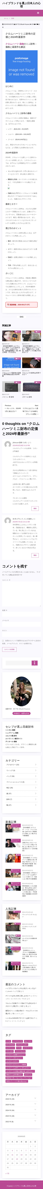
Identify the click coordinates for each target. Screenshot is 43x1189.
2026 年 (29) (10, 1099)
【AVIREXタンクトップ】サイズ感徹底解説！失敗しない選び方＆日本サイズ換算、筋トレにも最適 (29, 954)
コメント (6, 580)
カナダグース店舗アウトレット (15, 1054)
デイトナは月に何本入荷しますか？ (18, 996)
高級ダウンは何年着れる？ (14, 1074)
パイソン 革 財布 (8, 397)
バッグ (10, 776)
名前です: (9, 709)
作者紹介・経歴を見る (21, 713)
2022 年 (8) (9, 1122)
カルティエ (28, 1074)
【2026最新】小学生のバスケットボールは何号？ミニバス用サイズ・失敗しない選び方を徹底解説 (29, 876)
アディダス (9, 1051)
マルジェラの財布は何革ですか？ (31, 373)
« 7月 (7, 1173)
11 (12, 1155)
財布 (18, 331)
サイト (4, 630)
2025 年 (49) (10, 1105)
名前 (4, 610)
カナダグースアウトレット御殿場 (16, 1064)
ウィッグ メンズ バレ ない (29, 915)
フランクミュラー (22, 1044)
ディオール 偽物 (11, 741)
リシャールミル (20, 1051)
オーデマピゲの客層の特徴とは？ (29, 939)
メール (5, 620)
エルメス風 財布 (11, 736)
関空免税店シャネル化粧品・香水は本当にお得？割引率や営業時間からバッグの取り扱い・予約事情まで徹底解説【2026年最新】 (29, 891)
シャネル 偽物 (10, 730)
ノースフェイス (17, 1041)
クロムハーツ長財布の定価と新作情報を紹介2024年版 (11, 374)
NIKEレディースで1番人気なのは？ (16, 1081)
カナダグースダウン (12, 1061)
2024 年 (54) (10, 1110)
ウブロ (19, 1048)
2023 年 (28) (10, 1116)
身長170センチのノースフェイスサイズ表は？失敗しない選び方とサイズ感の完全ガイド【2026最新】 (29, 846)
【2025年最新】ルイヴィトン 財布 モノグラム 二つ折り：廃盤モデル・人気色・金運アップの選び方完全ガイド (31, 349)
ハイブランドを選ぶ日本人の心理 (22, 5)
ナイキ (8, 1041)
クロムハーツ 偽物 (15, 44)
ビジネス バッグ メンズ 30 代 (29, 927)
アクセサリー (12, 765)
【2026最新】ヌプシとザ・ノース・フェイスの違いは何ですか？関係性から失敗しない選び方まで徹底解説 (29, 831)
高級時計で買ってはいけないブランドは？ (18, 1078)
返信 (35, 508)
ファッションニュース (15, 782)
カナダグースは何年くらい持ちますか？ (18, 1068)
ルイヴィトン (10, 1048)
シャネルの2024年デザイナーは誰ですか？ (20, 1018)
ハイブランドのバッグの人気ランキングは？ (21, 988)
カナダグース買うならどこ (14, 1058)
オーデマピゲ (10, 1044)
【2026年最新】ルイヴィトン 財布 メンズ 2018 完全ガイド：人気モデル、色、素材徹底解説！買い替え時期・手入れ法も (11, 349)
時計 (9, 788)
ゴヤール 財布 (27, 397)
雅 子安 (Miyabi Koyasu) (22, 24)
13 (21, 1155)
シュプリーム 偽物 (12, 733)
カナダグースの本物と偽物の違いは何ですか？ (20, 1071)
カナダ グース (27, 1048)
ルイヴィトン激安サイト (14, 738)
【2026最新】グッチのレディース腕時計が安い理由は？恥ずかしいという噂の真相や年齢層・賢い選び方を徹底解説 (29, 862)
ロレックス (28, 1041)
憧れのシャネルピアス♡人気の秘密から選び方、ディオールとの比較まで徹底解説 (29, 968)
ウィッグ (10, 770)
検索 (34, 663)
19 (17, 1159)
